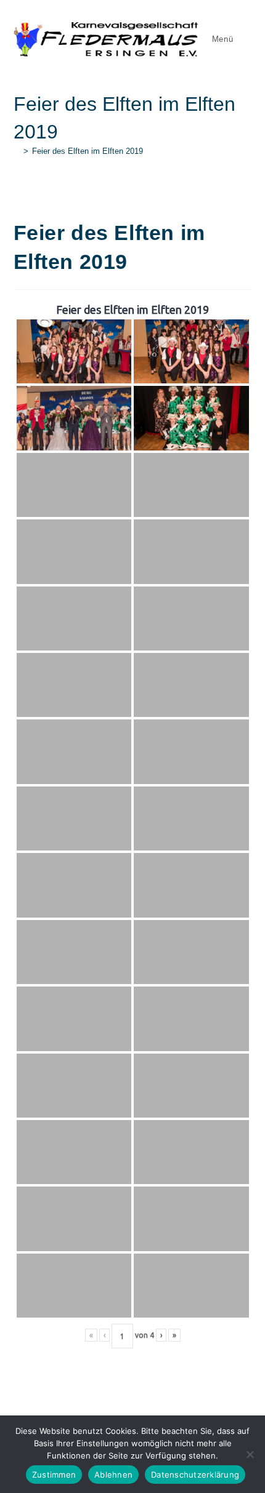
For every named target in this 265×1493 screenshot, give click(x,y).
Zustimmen (54, 1474)
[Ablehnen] (249, 1454)
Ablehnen (113, 1474)
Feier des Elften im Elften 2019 (87, 151)
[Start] (17, 151)
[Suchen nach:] (244, 39)
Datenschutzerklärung (195, 1474)
